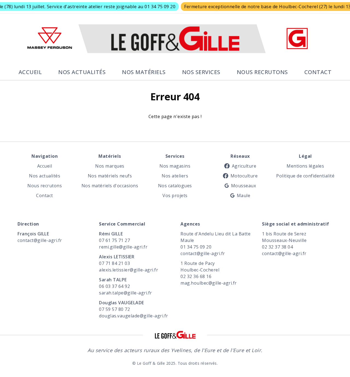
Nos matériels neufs (110, 176)
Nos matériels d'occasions (110, 186)
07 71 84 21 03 (114, 263)
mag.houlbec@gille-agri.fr (208, 283)
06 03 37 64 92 (114, 286)
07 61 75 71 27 (114, 240)
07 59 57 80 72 (114, 309)
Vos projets (175, 195)
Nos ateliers (175, 176)
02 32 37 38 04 (277, 247)
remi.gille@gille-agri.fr (123, 247)
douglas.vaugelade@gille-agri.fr (133, 316)
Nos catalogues (175, 186)
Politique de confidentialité (305, 176)
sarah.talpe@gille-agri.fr (125, 293)
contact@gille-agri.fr (40, 240)
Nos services (201, 72)
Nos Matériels (144, 72)
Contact (318, 72)
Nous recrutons (262, 72)
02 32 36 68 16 (195, 276)
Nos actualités (82, 72)
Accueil (30, 72)
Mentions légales (305, 166)
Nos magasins (174, 166)
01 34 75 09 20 (195, 247)
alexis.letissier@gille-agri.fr (128, 270)
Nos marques (109, 166)
